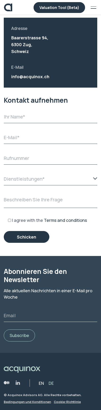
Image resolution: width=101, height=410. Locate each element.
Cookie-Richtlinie (67, 402)
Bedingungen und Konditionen (27, 402)
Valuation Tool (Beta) (59, 7)
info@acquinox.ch (30, 76)
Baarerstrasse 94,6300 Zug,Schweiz (29, 44)
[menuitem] (41, 383)
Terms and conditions (65, 220)
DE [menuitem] (51, 383)
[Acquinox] (8, 7)
